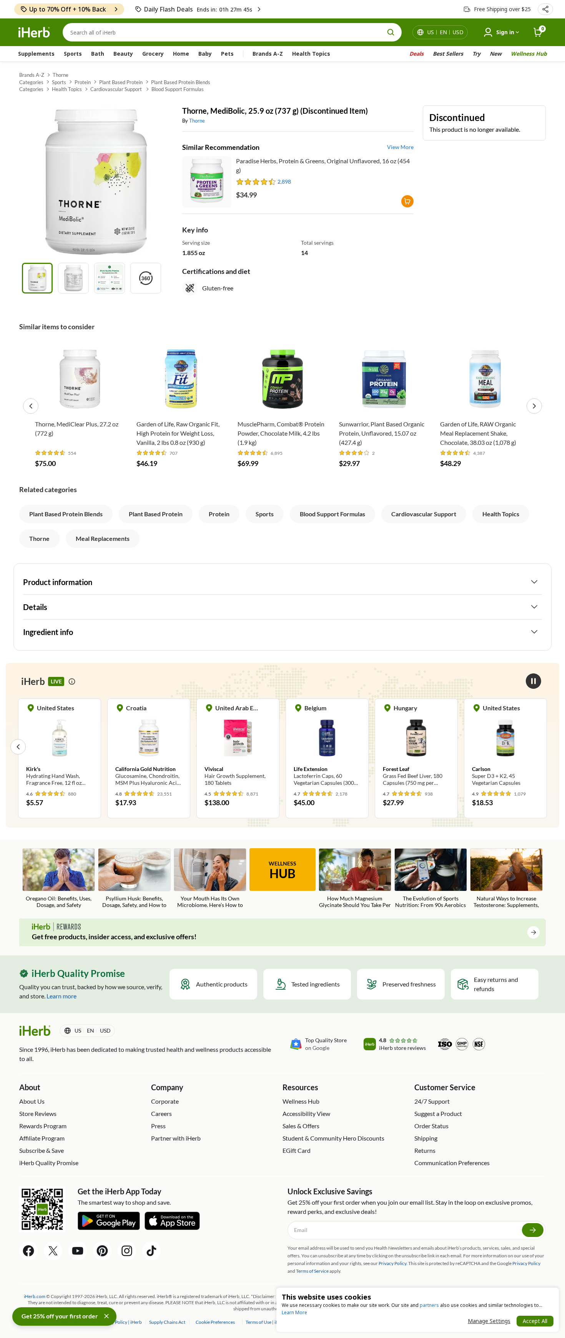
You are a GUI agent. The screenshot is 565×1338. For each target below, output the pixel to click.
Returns (424, 1150)
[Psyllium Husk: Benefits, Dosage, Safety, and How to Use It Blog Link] (134, 878)
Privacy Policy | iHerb (121, 1322)
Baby (205, 53)
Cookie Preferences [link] (215, 1322)
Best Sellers (448, 53)
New (496, 53)
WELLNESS (282, 870)
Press (158, 1125)
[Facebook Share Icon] (28, 1251)
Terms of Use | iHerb (266, 1322)
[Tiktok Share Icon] (151, 1251)
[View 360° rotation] (145, 278)
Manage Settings (489, 1321)
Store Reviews (37, 1113)
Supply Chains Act (167, 1322)
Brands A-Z (268, 53)
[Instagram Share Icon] (127, 1251)
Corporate (165, 1101)
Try (476, 53)
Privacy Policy (526, 1263)
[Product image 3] (109, 278)
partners (429, 1305)
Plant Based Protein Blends (180, 82)
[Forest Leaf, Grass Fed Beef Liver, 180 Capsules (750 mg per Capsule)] (327, 746)
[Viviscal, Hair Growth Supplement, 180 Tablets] (148, 746)
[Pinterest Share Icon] (102, 1251)
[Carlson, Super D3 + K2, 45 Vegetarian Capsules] (416, 746)
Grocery (153, 53)
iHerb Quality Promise (48, 1162)
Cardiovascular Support (116, 89)
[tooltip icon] (72, 681)
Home (181, 53)
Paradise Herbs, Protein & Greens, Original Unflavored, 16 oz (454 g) (323, 165)
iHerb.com (34, 1296)
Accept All (535, 1321)
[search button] (391, 32)
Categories (31, 82)
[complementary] (215, 1322)
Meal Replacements (103, 538)
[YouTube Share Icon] (77, 1251)
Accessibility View (306, 1113)
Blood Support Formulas (177, 89)
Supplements (36, 53)
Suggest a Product (438, 1113)
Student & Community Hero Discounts (333, 1138)
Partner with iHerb (176, 1138)
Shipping (425, 1138)
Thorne (60, 75)
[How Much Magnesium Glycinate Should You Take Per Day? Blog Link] (355, 878)
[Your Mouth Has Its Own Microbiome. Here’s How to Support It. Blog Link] (210, 878)
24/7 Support (432, 1101)
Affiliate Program (42, 1138)
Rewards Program (42, 1125)
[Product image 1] (37, 278)
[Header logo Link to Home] (34, 32)
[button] (545, 9)
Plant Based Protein (121, 82)
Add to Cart (79, 404)
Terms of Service (312, 1271)
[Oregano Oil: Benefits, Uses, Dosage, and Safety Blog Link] (58, 878)
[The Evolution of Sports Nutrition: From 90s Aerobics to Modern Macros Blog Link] (430, 878)
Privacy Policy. (393, 1263)
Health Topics (311, 53)
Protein (83, 82)
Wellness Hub (529, 53)
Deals (416, 53)
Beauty (123, 53)
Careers (161, 1113)
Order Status (431, 1125)
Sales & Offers (300, 1125)
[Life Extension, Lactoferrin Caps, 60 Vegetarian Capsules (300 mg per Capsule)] (237, 746)
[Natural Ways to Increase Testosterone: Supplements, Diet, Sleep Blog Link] (506, 878)
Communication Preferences (452, 1162)
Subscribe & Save (41, 1150)
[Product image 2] (73, 278)
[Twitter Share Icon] (53, 1251)
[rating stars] (256, 182)
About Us (32, 1101)
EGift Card (296, 1150)
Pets (227, 53)
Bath (97, 53)
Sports (73, 53)
